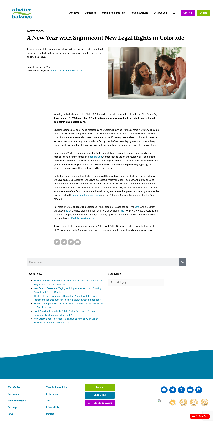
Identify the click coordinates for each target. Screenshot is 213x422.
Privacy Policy (53, 407)
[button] (57, 242)
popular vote (96, 156)
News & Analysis (139, 12)
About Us (74, 12)
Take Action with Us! (56, 387)
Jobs (48, 400)
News (10, 414)
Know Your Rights (17, 400)
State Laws (56, 70)
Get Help (187, 12)
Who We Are (14, 387)
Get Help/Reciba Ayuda (100, 403)
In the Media (52, 394)
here (136, 207)
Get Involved (160, 12)
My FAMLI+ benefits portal (81, 218)
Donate (203, 12)
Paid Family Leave (72, 70)
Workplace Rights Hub (113, 12)
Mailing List (100, 395)
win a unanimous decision (86, 195)
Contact (50, 414)
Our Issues (90, 12)
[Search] (182, 262)
